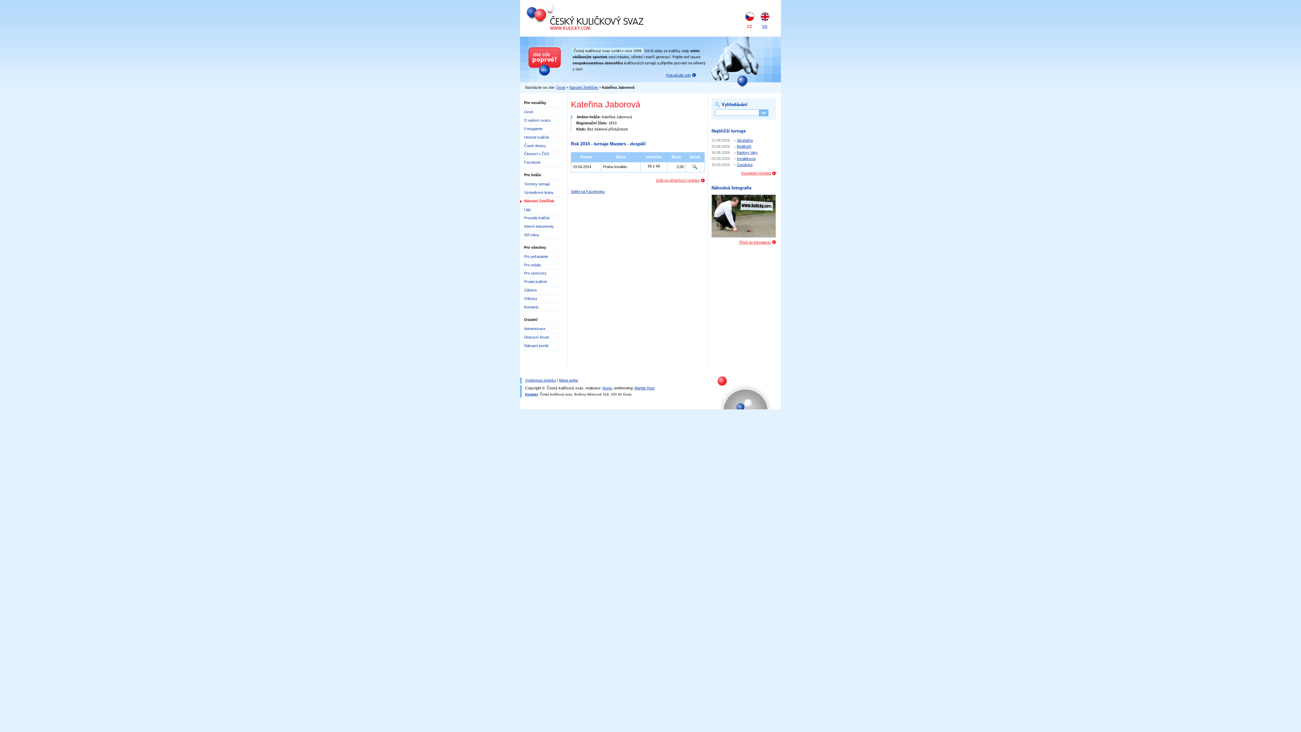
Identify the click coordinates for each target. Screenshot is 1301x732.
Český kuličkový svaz (558, 6)
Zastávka (744, 165)
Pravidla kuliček (537, 218)
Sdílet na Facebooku (588, 191)
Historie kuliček (536, 137)
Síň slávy (531, 235)
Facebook (532, 162)
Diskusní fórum (536, 337)
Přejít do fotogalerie (755, 242)
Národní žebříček (583, 87)
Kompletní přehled (756, 173)
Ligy (527, 209)
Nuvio (607, 388)
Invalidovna (746, 159)
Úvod (560, 87)
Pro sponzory (535, 273)
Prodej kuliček (535, 282)
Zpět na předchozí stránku (678, 180)
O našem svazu (537, 120)
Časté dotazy (535, 146)
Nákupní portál (536, 346)
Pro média (532, 265)
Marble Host (645, 388)
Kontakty (531, 307)
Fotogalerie (533, 129)
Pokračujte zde (678, 75)
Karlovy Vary (747, 152)
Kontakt (531, 394)
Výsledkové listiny (539, 192)
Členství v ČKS (536, 154)
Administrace (534, 329)
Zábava (530, 290)
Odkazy (530, 299)
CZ (749, 26)
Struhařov (745, 140)
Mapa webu (568, 380)
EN (764, 26)
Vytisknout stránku (540, 380)
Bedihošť (744, 146)
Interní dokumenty (539, 226)
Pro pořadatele (536, 257)
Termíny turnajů (537, 184)
